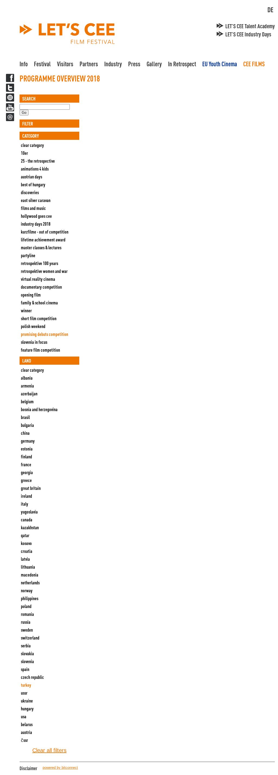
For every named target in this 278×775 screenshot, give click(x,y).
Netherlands (30, 582)
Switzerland (30, 637)
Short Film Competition (38, 318)
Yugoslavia (29, 511)
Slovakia (27, 653)
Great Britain (31, 488)
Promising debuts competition (44, 334)
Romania (27, 614)
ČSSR (24, 740)
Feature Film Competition (40, 349)
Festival (42, 63)
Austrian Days (31, 176)
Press (134, 63)
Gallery (154, 63)
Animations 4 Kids (35, 168)
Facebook (10, 78)
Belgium (27, 401)
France (26, 464)
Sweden (27, 629)
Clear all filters (49, 750)
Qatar (25, 535)
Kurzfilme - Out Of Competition (44, 231)
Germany (28, 440)
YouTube (10, 107)
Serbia (26, 645)
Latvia (25, 559)
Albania (27, 377)
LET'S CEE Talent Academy (250, 26)
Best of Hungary (33, 184)
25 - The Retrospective (38, 160)
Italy (24, 503)
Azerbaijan (29, 393)
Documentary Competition (41, 286)
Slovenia (27, 661)
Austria (26, 732)
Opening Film (31, 294)
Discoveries (30, 192)
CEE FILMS (254, 63)
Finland (26, 456)
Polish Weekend (33, 326)
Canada (26, 519)
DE (270, 10)
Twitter (10, 88)
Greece (26, 480)
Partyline (28, 255)
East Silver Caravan (35, 200)
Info (24, 63)
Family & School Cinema (39, 302)
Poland (26, 606)
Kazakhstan (30, 527)
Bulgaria (27, 425)
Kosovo (26, 543)
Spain (25, 669)
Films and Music (33, 208)
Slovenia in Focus (34, 342)
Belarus (27, 724)
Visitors (65, 63)
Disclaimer (28, 768)
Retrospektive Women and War (44, 271)
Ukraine (27, 700)
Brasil (25, 417)
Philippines (29, 598)
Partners (89, 63)
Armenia (27, 385)
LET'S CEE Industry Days (248, 34)
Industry (113, 63)
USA (23, 716)
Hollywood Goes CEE (36, 216)
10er (24, 153)
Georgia (27, 472)
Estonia (27, 448)
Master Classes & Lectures (41, 247)
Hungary (27, 708)
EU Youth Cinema (219, 63)
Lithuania (28, 566)
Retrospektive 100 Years (39, 263)
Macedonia (29, 574)
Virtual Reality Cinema (38, 279)
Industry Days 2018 (35, 223)
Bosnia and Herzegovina (39, 409)
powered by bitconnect (60, 767)
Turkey (26, 685)
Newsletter (10, 117)
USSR (24, 692)
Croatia (26, 551)
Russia (25, 622)
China (25, 433)
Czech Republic (32, 677)
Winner (26, 310)
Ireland (26, 496)
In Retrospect (182, 63)
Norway (27, 590)
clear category (32, 145)
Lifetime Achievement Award (43, 239)
